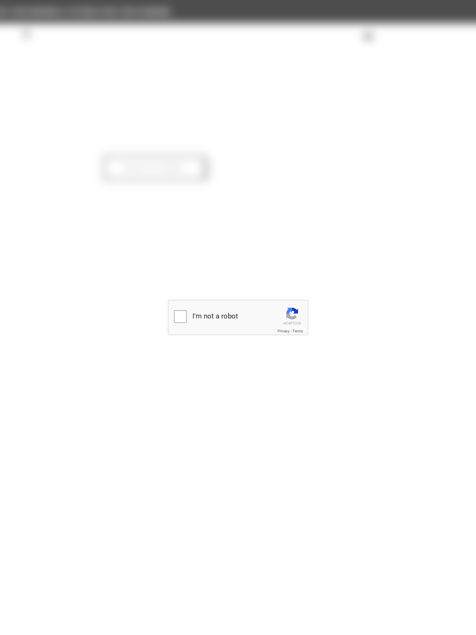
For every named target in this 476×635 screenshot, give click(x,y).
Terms (297, 331)
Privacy (284, 331)
